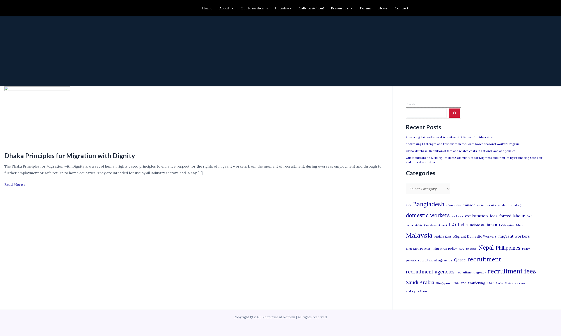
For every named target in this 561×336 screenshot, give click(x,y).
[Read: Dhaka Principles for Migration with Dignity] (37, 116)
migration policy (445, 248)
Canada (469, 205)
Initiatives (283, 8)
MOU (461, 248)
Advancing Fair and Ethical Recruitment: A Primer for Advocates (449, 137)
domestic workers (428, 215)
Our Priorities (252, 8)
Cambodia (453, 205)
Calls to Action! (311, 8)
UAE (490, 283)
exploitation (476, 215)
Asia (408, 205)
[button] (231, 8)
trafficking (476, 283)
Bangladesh (428, 204)
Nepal (486, 247)
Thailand (459, 283)
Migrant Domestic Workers (474, 236)
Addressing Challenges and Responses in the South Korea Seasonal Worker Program (463, 144)
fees (493, 216)
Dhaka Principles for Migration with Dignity (69, 155)
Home (207, 8)
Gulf (529, 216)
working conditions (416, 291)
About (224, 8)
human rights (414, 225)
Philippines (508, 248)
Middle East (442, 236)
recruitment (484, 259)
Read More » (14, 185)
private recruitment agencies (429, 260)
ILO (452, 224)
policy (526, 248)
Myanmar (471, 248)
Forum (365, 8)
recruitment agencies (430, 272)
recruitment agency (471, 272)
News (383, 8)
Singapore (443, 283)
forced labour (512, 215)
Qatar (459, 259)
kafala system (506, 225)
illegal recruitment (435, 225)
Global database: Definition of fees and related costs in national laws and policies (460, 151)
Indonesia (477, 225)
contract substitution (488, 205)
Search (410, 104)
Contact (401, 8)
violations (520, 283)
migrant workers (514, 236)
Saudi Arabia (420, 282)
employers (457, 216)
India (463, 224)
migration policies (418, 248)
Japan (491, 224)
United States (504, 283)
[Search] (454, 113)
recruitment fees (512, 271)
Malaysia (419, 235)
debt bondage (512, 205)
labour (520, 225)
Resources (339, 8)
